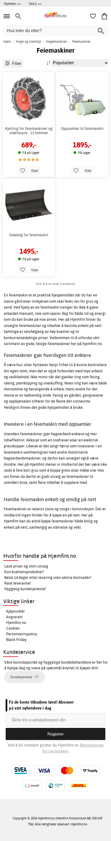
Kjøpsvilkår (15, 611)
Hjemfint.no (16, 622)
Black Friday (16, 639)
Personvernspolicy (21, 633)
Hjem (7, 41)
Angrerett (14, 616)
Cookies (13, 628)
